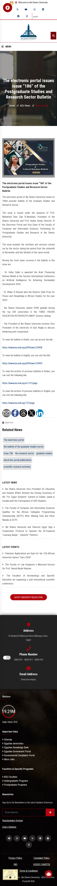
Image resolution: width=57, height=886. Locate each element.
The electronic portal (14, 440)
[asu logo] (28, 31)
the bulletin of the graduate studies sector (24, 446)
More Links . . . (10, 759)
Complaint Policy (42, 858)
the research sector (24, 453)
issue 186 (8, 453)
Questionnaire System (12, 820)
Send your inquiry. (28, 679)
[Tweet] (31, 412)
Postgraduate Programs (15, 784)
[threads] (27, 16)
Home (12, 105)
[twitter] (17, 9)
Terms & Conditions (28, 870)
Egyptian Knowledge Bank (16, 747)
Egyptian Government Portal (17, 751)
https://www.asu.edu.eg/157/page (18, 402)
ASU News (25, 105)
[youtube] (26, 9)
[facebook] (9, 838)
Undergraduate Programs (15, 780)
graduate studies (44, 453)
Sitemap (7, 739)
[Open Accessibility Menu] (7, 7)
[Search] (53, 35)
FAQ (15, 864)
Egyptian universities (13, 743)
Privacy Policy (15, 858)
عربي (35, 16)
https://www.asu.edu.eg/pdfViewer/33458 (22, 347)
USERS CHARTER (41, 864)
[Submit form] (50, 812)
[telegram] (18, 16)
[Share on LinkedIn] (39, 412)
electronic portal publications (17, 460)
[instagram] (34, 9)
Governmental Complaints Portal (19, 755)
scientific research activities (17, 466)
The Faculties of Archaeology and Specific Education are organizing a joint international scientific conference (28, 579)
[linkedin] (43, 9)
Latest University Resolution (28, 597)
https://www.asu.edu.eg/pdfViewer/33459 (22, 363)
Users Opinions (9, 827)
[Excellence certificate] (10, 874)
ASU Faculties (10, 776)
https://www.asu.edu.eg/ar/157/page (19, 383)
